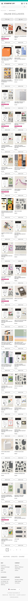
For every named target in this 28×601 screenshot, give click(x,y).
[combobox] (14, 7)
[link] (24, 3)
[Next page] (20, 549)
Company (17, 562)
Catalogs (17, 577)
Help (2, 562)
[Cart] (26, 3)
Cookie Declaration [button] (14, 597)
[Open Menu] (2, 3)
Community (4, 577)
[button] (22, 3)
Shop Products (3, 10)
